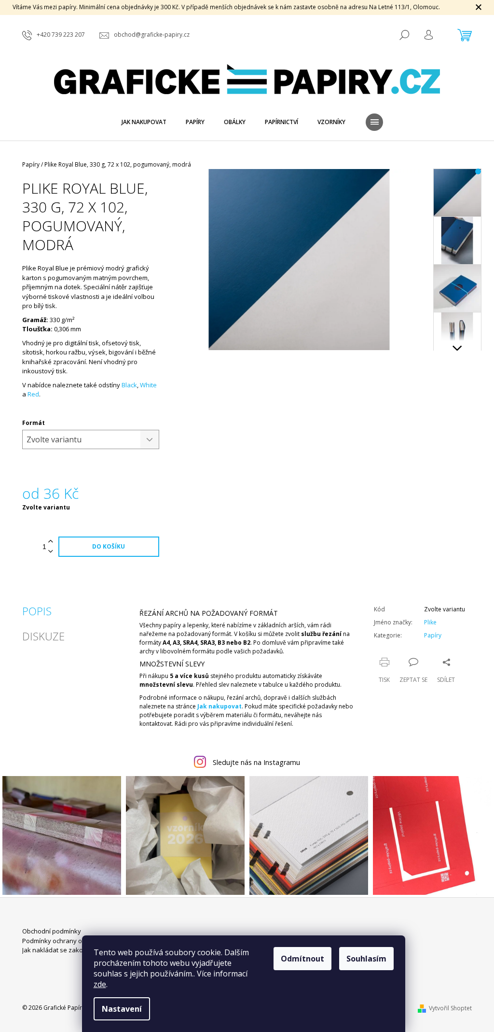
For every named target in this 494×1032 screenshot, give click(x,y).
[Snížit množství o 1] (50, 552)
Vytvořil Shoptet (450, 1008)
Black (129, 385)
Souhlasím (366, 958)
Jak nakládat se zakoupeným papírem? (79, 950)
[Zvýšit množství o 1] (50, 542)
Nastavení (122, 1009)
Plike (430, 622)
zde (100, 984)
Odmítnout (302, 958)
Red (33, 394)
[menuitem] (144, 122)
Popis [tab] (37, 611)
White (148, 385)
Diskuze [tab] (43, 636)
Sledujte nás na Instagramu (256, 762)
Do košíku (108, 546)
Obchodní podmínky (51, 931)
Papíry (432, 635)
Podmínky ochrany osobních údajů (73, 940)
